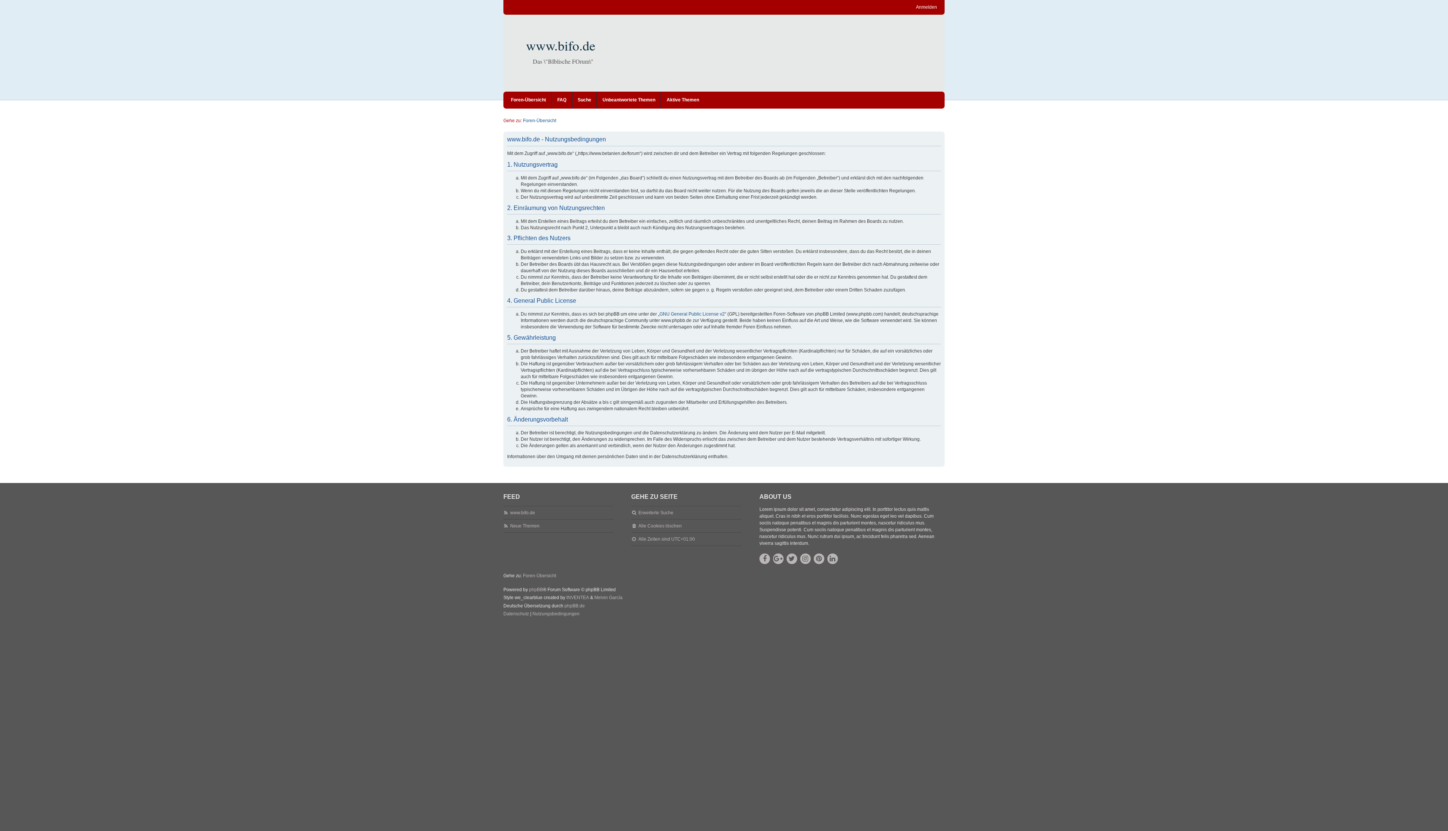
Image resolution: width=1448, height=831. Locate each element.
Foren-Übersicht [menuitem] (528, 100)
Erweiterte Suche (655, 512)
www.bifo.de (560, 45)
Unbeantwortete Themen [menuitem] (629, 100)
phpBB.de (574, 606)
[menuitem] (516, 614)
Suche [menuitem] (584, 100)
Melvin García (608, 597)
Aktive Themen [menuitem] (683, 100)
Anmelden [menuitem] (926, 7)
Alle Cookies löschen (660, 526)
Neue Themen (525, 526)
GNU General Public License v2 (692, 314)
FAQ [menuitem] (561, 100)
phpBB (536, 589)
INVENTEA (577, 597)
